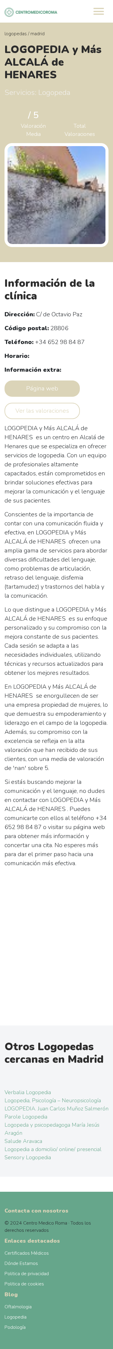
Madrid (37, 33)
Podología (15, 1327)
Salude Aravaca (23, 1141)
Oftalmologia (18, 1307)
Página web (42, 388)
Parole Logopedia (26, 1116)
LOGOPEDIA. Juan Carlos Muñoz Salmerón (56, 1108)
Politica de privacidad (27, 1273)
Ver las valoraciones (42, 411)
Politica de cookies (24, 1284)
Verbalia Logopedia (28, 1092)
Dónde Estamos (21, 1263)
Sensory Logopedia (28, 1157)
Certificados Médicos (27, 1253)
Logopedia (16, 1317)
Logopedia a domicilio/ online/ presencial (53, 1149)
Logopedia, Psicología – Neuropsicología (53, 1100)
